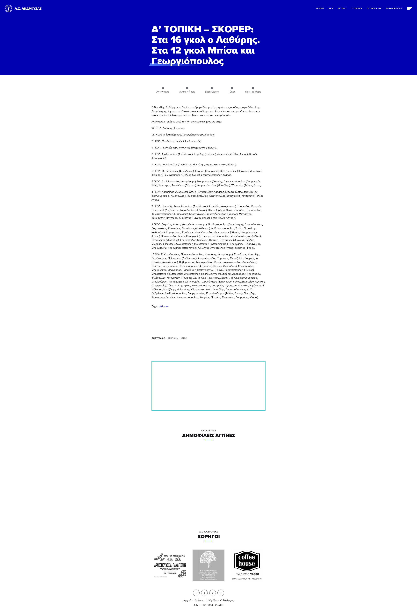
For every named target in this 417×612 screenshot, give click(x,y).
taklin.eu (164, 306)
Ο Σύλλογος (227, 600)
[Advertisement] (208, 386)
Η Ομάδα (212, 600)
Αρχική (187, 600)
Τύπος (183, 338)
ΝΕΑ (331, 8)
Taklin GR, (172, 338)
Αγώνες (198, 600)
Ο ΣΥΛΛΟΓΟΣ (374, 8)
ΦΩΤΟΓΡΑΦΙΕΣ (394, 8)
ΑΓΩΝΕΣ (342, 8)
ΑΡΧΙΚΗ (320, 8)
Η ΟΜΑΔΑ (357, 8)
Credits (219, 605)
